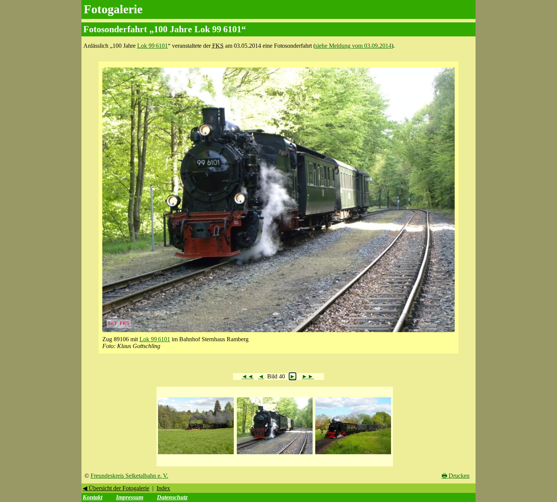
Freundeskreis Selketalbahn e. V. (129, 475)
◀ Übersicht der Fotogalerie (116, 488)
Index (163, 488)
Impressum (129, 497)
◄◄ (247, 376)
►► (308, 376)
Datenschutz (172, 497)
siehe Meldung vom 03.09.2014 (353, 45)
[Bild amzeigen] (196, 454)
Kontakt (92, 497)
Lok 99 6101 (152, 45)
